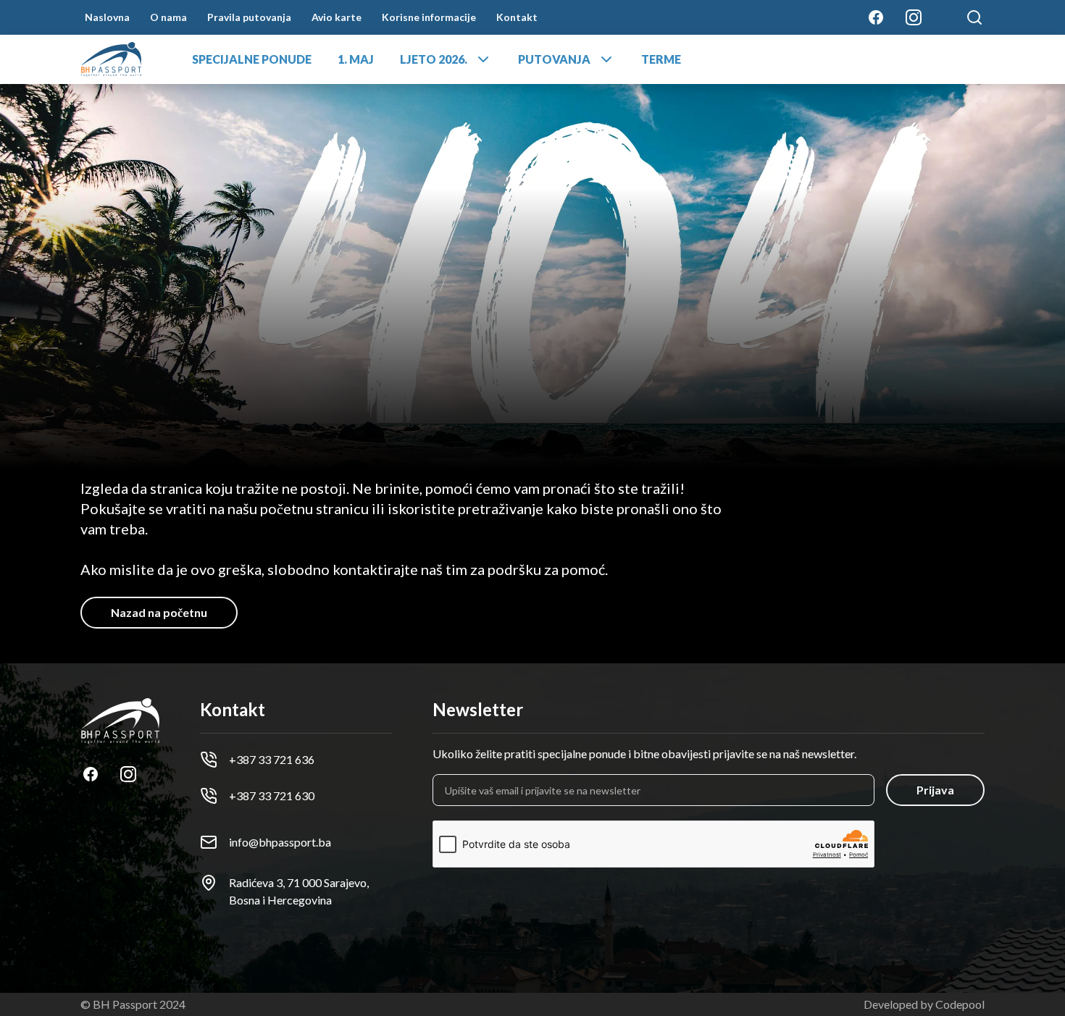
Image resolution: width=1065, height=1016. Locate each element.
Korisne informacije (429, 17)
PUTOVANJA (554, 59)
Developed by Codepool (924, 1004)
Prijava (935, 790)
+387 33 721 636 (271, 759)
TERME (661, 59)
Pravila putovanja (249, 17)
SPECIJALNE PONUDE (252, 59)
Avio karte (337, 17)
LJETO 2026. (433, 59)
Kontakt (517, 17)
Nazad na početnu (159, 612)
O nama (168, 17)
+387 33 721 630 (271, 795)
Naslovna (107, 17)
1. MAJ (356, 59)
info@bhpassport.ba (280, 842)
